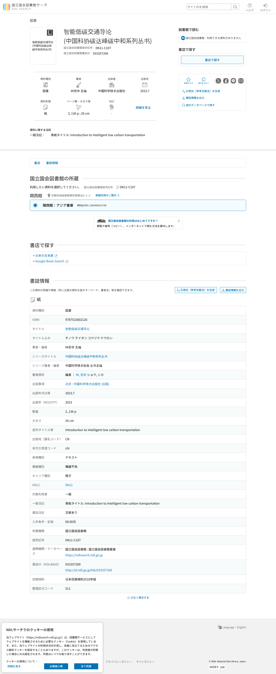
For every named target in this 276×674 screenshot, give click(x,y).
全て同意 (86, 666)
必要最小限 (56, 666)
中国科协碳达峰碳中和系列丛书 (86, 356)
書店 (37, 162)
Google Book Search (50, 261)
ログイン (265, 10)
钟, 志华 (81, 374)
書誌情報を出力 (195, 98)
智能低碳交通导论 (77, 328)
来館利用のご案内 (105, 195)
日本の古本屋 (44, 255)
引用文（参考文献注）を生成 (203, 91)
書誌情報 (52, 162)
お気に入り (188, 83)
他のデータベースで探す (200, 105)
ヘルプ (250, 10)
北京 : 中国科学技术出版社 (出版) (87, 384)
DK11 (69, 485)
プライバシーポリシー (119, 662)
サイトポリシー (145, 662)
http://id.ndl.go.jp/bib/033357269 (88, 570)
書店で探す (212, 60)
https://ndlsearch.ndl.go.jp (84, 555)
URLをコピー (203, 83)
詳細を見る (143, 107)
